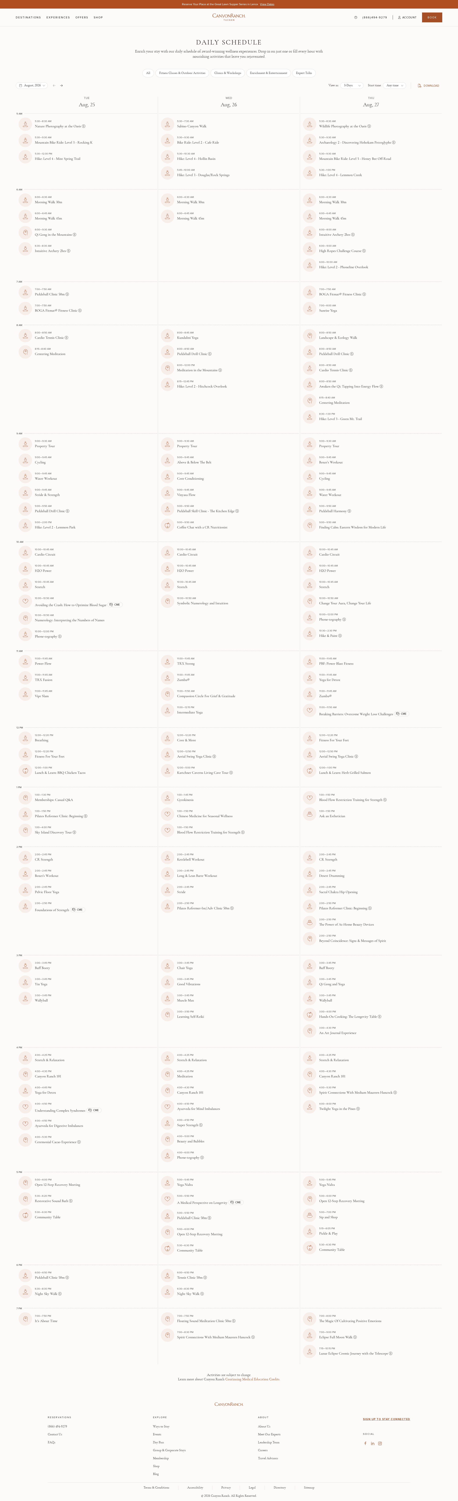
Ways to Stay (161, 1426)
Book (432, 17)
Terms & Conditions (156, 1487)
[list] (229, 73)
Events (157, 1434)
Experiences (58, 17)
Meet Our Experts (269, 1434)
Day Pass (158, 1442)
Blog (156, 1474)
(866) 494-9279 (57, 1426)
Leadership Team (268, 1442)
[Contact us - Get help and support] (355, 17)
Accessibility (195, 1487)
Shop (98, 17)
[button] (405, 17)
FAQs (51, 1442)
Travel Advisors (268, 1458)
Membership (161, 1458)
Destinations (28, 17)
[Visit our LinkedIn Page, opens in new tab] (372, 1443)
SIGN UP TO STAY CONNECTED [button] (386, 1419)
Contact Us (55, 1434)
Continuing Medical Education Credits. (252, 1379)
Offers (81, 17)
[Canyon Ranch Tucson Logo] (229, 17)
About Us (264, 1426)
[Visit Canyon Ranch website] (229, 1404)
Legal (252, 1487)
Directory (280, 1487)
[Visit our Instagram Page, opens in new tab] (380, 1443)
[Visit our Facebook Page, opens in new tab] (365, 1443)
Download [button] (429, 86)
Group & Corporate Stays (169, 1450)
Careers (263, 1450)
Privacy (226, 1487)
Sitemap (309, 1487)
